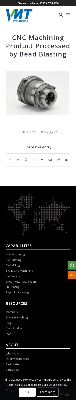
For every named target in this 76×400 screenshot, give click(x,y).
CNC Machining (15, 254)
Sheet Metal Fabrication (21, 281)
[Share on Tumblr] (42, 160)
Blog (8, 323)
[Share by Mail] (66, 160)
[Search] (59, 14)
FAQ (8, 334)
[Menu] (68, 14)
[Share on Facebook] (10, 160)
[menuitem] (59, 14)
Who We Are (14, 353)
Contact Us (13, 370)
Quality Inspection (17, 359)
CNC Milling (13, 265)
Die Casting (13, 276)
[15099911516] (72, 265)
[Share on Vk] (50, 160)
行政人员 (51, 132)
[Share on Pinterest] (26, 160)
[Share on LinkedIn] (34, 160)
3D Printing (12, 287)
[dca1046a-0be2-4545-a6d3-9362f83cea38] (31, 14)
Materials (12, 312)
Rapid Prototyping (17, 292)
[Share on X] (18, 160)
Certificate (12, 364)
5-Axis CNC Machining (19, 270)
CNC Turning (13, 260)
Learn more (47, 392)
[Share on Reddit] (58, 160)
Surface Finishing (17, 317)
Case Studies (14, 328)
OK (27, 392)
